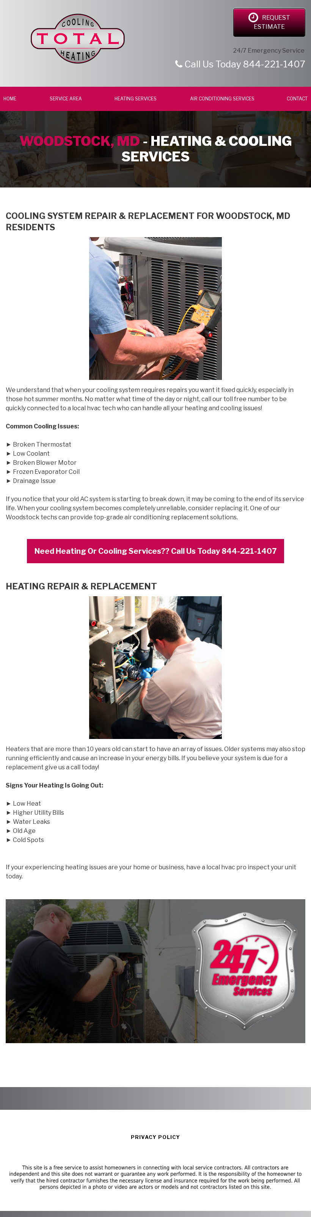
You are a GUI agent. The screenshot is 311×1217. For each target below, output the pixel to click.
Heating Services (136, 99)
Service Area (66, 99)
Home (10, 99)
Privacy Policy (155, 1137)
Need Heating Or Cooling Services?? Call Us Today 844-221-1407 (155, 551)
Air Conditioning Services (222, 99)
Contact (297, 99)
